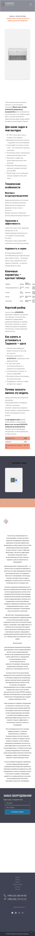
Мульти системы (21, 16)
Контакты (17, 887)
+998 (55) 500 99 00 (16, 895)
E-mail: (11, 907)
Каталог (17, 879)
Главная (11, 16)
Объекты (17, 882)
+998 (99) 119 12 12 (16, 899)
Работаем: (13, 905)
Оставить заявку (17, 884)
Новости (17, 889)
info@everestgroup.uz (19, 907)
